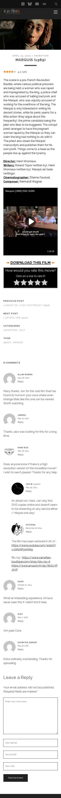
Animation (41, 55)
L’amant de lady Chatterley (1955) (26, 305)
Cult (22, 330)
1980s (7, 342)
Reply (21, 381)
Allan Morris (25, 374)
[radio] (17, 283)
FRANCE (18, 342)
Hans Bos (23, 448)
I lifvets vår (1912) (16, 317)
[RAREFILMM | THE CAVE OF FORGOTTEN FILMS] (12, 13)
